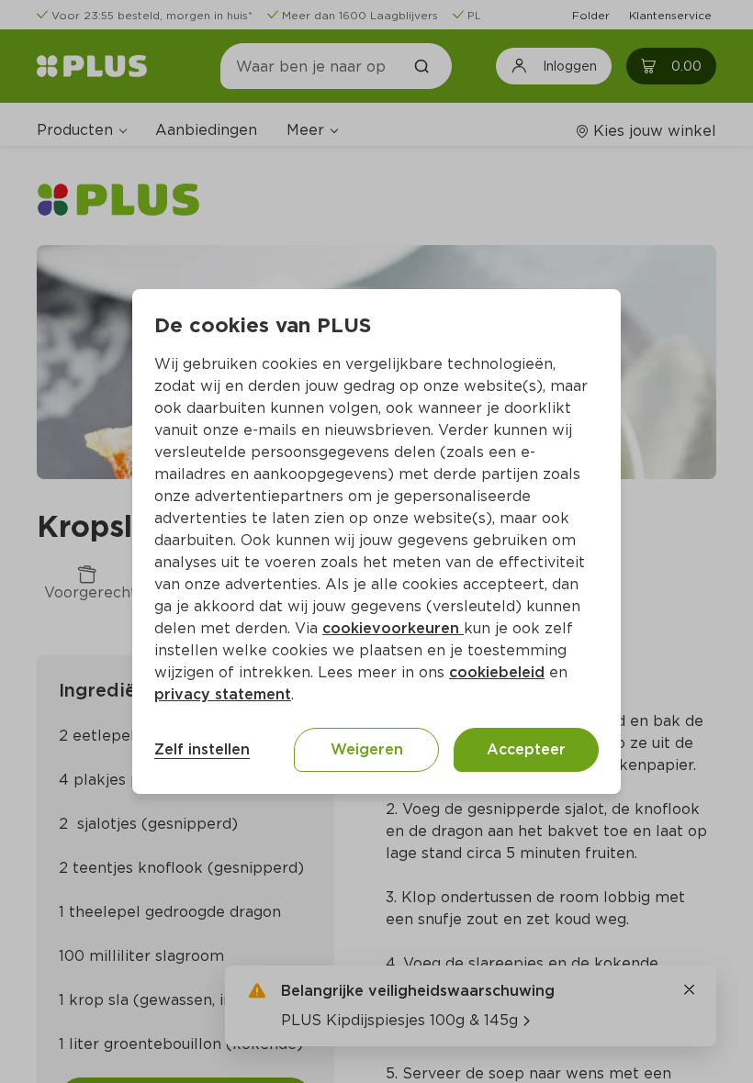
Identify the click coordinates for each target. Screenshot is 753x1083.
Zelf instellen (202, 749)
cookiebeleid (497, 672)
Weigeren (367, 749)
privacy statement (222, 694)
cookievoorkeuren (393, 628)
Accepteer (526, 749)
